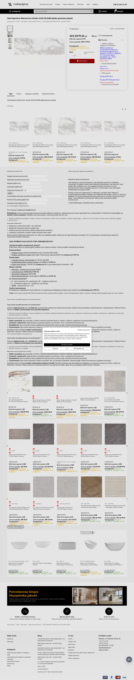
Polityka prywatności (83, 329)
